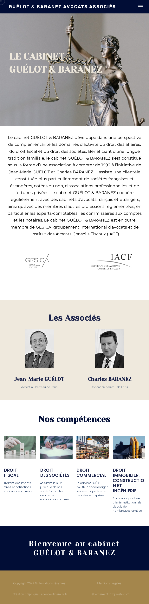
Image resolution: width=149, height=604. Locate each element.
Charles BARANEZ (110, 379)
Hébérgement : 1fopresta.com (109, 594)
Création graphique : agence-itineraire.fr (40, 594)
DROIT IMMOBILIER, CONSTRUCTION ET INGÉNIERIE (128, 481)
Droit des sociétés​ (54, 473)
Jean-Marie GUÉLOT (39, 379)
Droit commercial (91, 473)
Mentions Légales (109, 583)
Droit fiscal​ (11, 473)
